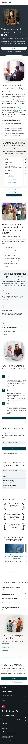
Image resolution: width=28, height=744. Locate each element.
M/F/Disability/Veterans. (6, 737)
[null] (3, 711)
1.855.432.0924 (18, 453)
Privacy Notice (5, 728)
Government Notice (6, 726)
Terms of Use (5, 731)
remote (16, 110)
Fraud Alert (4, 723)
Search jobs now (18, 51)
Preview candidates (14, 195)
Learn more (5, 302)
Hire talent (14, 48)
